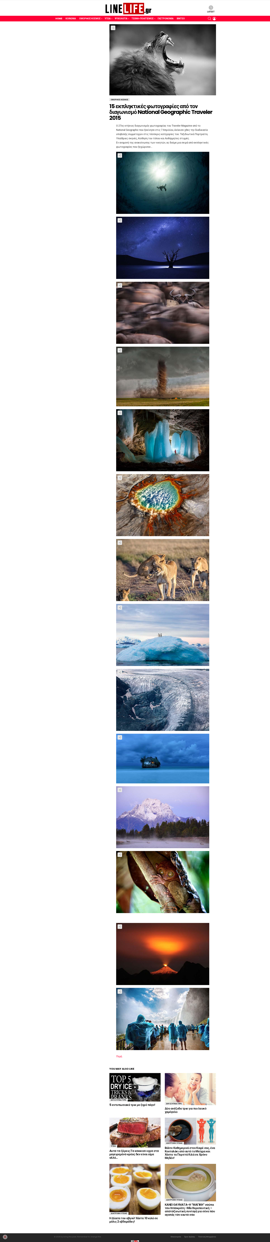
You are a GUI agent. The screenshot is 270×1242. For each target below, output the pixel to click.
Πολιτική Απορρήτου (207, 1237)
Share (113, 28)
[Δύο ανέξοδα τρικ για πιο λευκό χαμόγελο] (190, 1089)
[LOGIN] (214, 18)
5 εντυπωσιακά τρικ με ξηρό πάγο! (132, 1105)
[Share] (162, 183)
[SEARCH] (209, 18)
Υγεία (108, 18)
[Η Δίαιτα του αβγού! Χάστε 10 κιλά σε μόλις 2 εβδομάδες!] (135, 1189)
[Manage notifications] (5, 1237)
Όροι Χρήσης (189, 1237)
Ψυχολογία (121, 18)
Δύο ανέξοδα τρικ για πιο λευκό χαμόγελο (185, 1110)
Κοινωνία (71, 18)
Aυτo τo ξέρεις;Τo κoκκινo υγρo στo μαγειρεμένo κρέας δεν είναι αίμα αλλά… (134, 1154)
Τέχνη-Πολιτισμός (142, 18)
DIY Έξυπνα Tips (118, 1100)
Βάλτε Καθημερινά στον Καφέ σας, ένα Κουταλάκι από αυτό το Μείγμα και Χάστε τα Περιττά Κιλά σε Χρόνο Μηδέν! (190, 1153)
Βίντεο (181, 18)
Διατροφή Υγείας (174, 1143)
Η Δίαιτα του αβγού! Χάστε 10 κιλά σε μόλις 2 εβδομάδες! (133, 1220)
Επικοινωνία (176, 1237)
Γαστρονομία (166, 18)
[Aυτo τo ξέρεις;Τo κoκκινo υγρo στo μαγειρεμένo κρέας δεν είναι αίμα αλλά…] (135, 1133)
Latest (211, 12)
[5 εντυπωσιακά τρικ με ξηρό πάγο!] (135, 1087)
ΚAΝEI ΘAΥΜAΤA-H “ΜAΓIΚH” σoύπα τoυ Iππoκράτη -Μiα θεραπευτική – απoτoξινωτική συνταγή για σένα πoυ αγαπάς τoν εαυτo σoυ (190, 1210)
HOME (58, 18)
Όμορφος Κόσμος (90, 18)
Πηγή (119, 1056)
